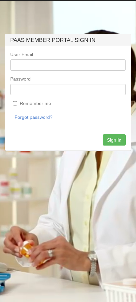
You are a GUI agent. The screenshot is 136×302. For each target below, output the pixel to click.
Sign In (114, 140)
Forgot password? (33, 117)
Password (20, 79)
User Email (21, 54)
